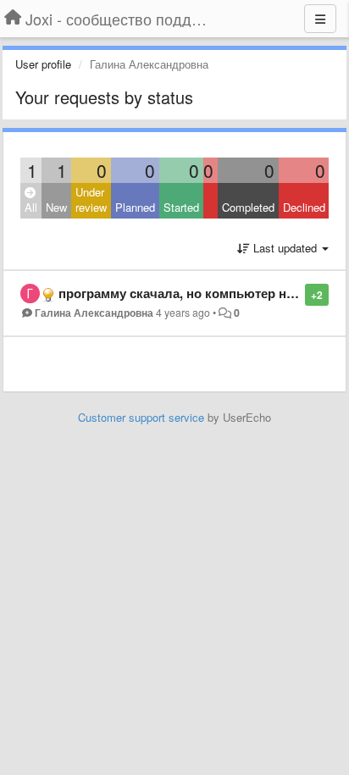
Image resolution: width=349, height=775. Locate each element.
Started (181, 207)
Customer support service (141, 417)
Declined (304, 207)
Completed (248, 207)
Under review (91, 200)
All (31, 207)
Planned (135, 207)
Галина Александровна (94, 312)
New (56, 207)
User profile (43, 64)
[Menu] (320, 18)
